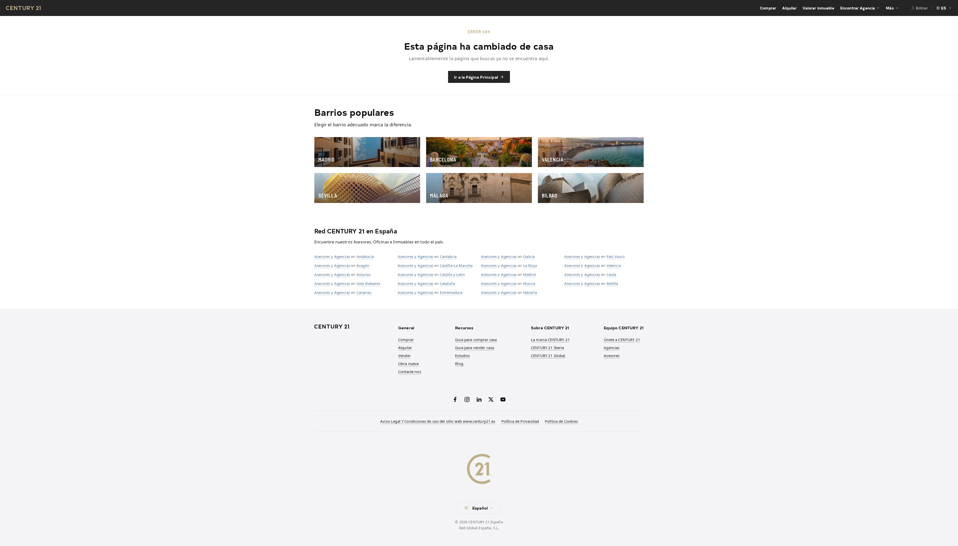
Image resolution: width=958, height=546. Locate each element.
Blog (459, 363)
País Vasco (615, 256)
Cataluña (447, 283)
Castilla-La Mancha (456, 265)
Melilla (612, 283)
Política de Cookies (561, 421)
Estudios (462, 355)
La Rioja (530, 265)
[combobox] (944, 8)
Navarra (530, 292)
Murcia (529, 283)
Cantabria (448, 256)
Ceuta (611, 274)
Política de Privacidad (520, 421)
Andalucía (365, 256)
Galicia (529, 256)
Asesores (322, 256)
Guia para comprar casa (476, 339)
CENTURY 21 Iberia (547, 347)
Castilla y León (452, 274)
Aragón (363, 265)
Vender (404, 355)
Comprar (768, 7)
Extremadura (451, 292)
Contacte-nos (409, 371)
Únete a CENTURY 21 (622, 339)
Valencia (613, 265)
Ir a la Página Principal (476, 77)
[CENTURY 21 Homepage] (353, 327)
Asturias (364, 274)
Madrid (529, 274)
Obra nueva (408, 363)
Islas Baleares (368, 283)
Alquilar (789, 7)
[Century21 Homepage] (24, 8)
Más (890, 7)
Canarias (364, 292)
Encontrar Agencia (857, 7)
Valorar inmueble (818, 7)
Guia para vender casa (474, 347)
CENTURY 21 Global (548, 355)
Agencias (342, 256)
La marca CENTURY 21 (550, 339)
